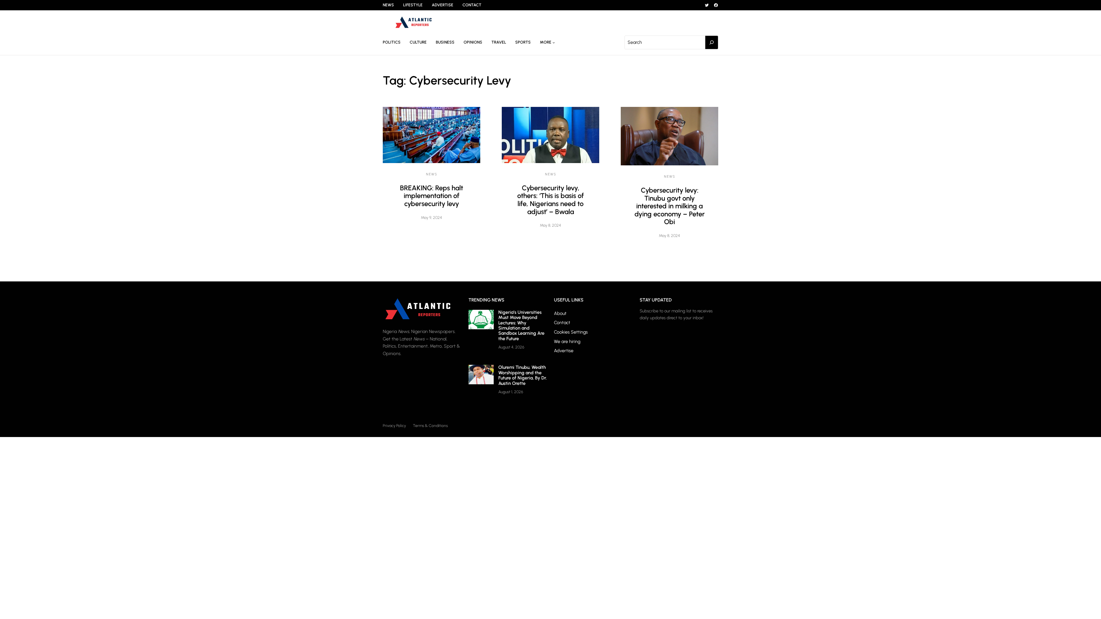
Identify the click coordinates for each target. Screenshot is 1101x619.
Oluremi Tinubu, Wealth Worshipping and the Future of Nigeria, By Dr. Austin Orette (522, 375)
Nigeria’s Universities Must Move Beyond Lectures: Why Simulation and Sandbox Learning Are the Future (521, 325)
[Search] (711, 42)
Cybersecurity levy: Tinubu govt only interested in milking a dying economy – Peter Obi (670, 206)
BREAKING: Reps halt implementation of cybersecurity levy (431, 196)
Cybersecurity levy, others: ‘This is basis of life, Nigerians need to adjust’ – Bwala (550, 200)
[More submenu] (554, 42)
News (431, 174)
